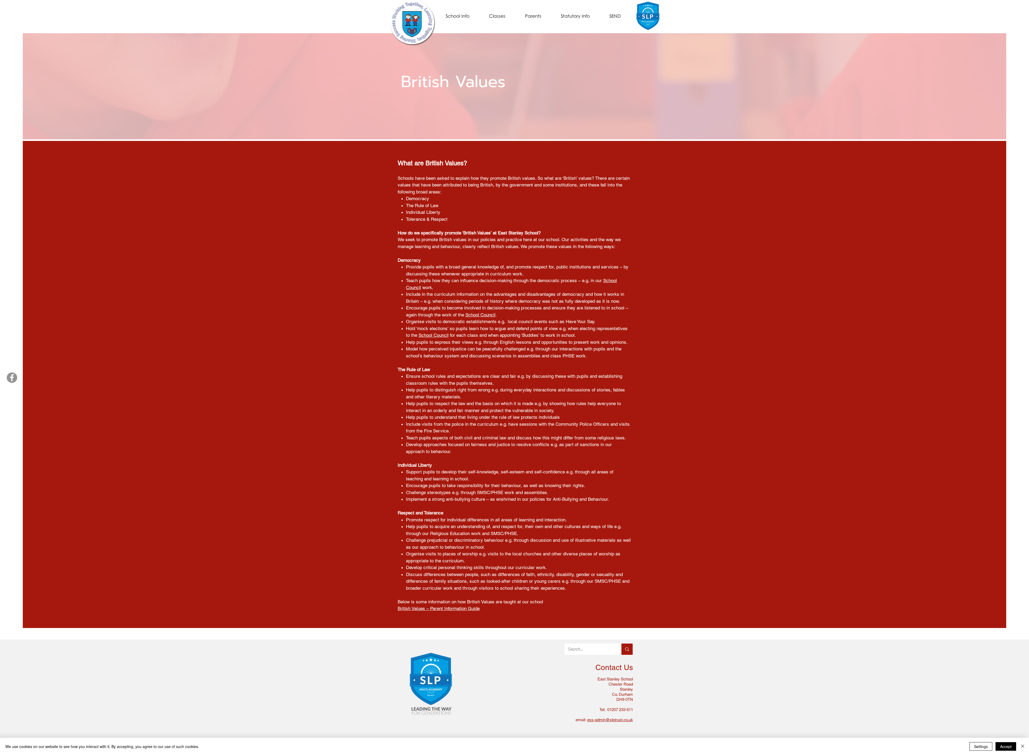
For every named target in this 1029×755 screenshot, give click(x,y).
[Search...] (627, 649)
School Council (480, 314)
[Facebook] (12, 377)
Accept (1006, 746)
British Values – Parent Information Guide (439, 608)
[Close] (1022, 746)
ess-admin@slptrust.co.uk (610, 719)
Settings (981, 746)
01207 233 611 (619, 709)
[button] (457, 16)
